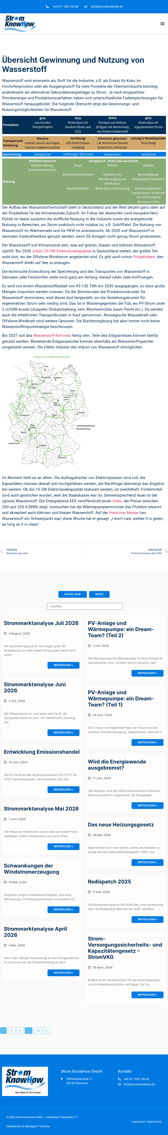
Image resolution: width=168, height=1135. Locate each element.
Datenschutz (154, 1121)
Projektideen (144, 256)
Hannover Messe (124, 512)
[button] (162, 23)
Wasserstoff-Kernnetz (52, 335)
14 (38, 1031)
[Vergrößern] (161, 121)
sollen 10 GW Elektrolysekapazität (61, 251)
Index (117, 501)
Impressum (138, 1121)
